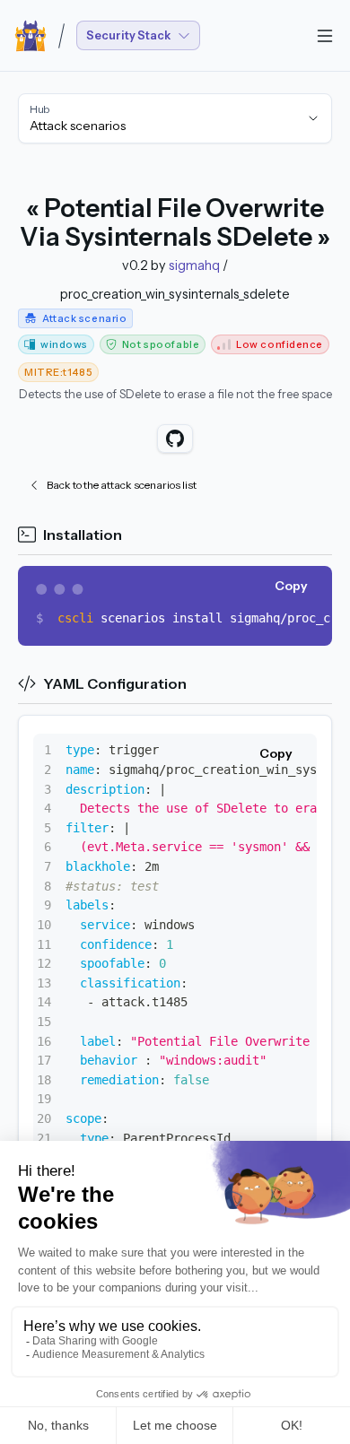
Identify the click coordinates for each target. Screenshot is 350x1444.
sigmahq (194, 265)
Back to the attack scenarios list (122, 484)
